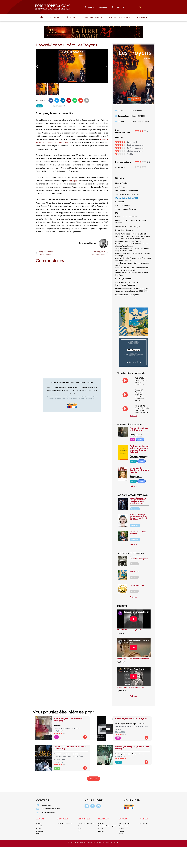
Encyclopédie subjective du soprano (139, 558)
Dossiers (140, 17)
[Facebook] (87, 806)
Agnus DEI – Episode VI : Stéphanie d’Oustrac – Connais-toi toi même (140, 395)
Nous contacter (118, 7)
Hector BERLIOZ (138, 116)
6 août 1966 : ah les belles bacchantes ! (133, 659)
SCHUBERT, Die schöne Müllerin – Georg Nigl (70, 719)
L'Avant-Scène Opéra (140, 121)
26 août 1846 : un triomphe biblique (131, 630)
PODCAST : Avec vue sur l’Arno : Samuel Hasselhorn (142, 381)
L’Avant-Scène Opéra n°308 (126, 198)
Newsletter (89, 7)
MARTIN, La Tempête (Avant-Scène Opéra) (132, 748)
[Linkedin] (98, 806)
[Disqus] (72, 292)
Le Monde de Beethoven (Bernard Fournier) (139, 470)
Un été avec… (135, 571)
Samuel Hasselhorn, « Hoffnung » (139, 429)
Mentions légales (80, 842)
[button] (72, 17)
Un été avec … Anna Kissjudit (138, 532)
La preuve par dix (137, 585)
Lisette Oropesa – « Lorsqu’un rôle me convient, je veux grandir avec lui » (138, 500)
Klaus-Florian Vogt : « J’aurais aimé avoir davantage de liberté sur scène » (138, 517)
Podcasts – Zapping (118, 17)
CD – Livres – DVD (92, 17)
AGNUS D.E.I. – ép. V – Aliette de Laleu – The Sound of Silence (142, 409)
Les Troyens (136, 111)
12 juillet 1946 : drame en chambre (130, 687)
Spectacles (54, 17)
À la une (71, 17)
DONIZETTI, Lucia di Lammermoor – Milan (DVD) (71, 748)
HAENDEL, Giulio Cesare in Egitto (131, 718)
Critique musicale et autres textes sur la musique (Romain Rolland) (139, 449)
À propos (103, 7)
